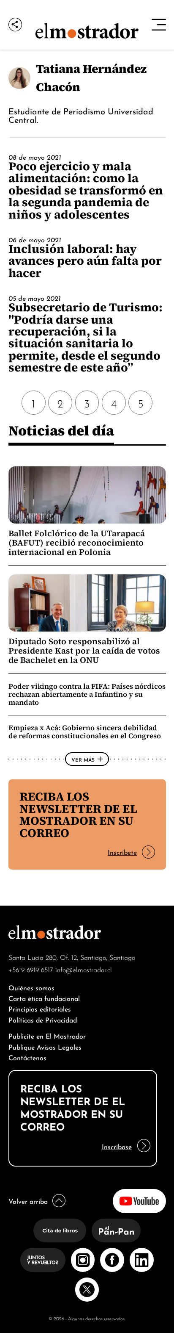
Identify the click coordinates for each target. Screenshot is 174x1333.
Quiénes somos (31, 987)
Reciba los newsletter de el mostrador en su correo (78, 814)
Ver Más (83, 759)
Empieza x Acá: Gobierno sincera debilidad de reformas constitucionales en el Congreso (84, 732)
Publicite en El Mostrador (47, 1035)
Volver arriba (28, 1201)
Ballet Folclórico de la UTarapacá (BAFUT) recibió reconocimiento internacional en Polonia (76, 542)
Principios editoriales (39, 1008)
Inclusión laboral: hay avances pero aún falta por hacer (85, 261)
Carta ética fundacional (44, 998)
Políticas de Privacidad (42, 1019)
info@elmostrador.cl (83, 969)
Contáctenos (27, 1057)
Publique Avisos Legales (45, 1046)
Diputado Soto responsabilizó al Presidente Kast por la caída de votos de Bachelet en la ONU (84, 650)
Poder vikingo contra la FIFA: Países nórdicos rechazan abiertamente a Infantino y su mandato (87, 694)
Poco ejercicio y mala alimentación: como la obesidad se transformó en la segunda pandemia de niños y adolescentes (85, 190)
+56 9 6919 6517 (30, 969)
